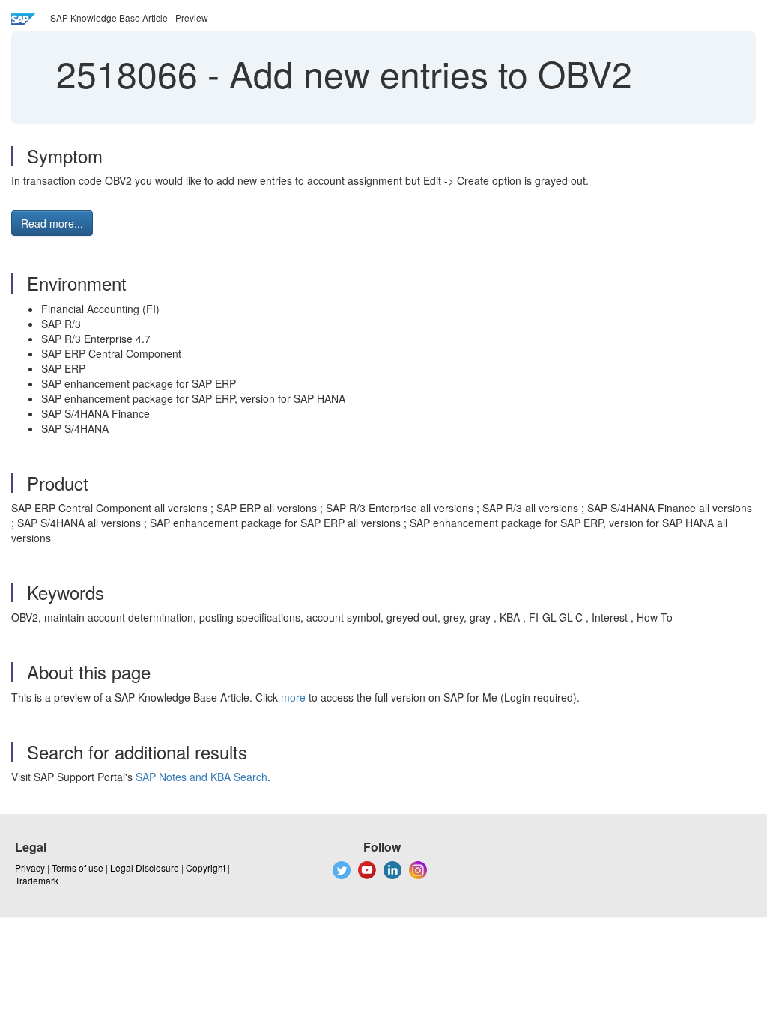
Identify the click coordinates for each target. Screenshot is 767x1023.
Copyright (205, 867)
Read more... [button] (52, 223)
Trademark (36, 880)
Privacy (30, 867)
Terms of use (77, 867)
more (293, 697)
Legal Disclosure (144, 867)
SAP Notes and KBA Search (201, 776)
